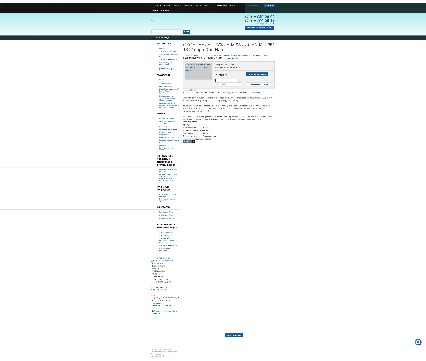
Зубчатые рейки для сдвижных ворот (167, 100)
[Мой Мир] (190, 141)
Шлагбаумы (164, 207)
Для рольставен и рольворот (166, 249)
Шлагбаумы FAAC (166, 215)
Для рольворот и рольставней (165, 63)
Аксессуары (163, 74)
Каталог (194, 55)
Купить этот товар (257, 74)
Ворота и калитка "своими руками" (169, 141)
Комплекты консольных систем (168, 170)
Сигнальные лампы (166, 86)
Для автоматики (165, 232)
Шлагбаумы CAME (166, 212)
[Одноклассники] (187, 141)
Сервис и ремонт (201, 5)
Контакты (165, 10)
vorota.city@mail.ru (159, 289)
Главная (186, 55)
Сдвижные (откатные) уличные (167, 122)
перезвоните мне (259, 84)
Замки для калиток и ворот (167, 149)
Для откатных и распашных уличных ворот (167, 240)
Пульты (162, 80)
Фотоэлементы (165, 83)
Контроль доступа (166, 96)
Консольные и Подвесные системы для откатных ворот (166, 160)
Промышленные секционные (165, 133)
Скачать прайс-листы (160, 258)
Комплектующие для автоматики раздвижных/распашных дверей (169, 105)
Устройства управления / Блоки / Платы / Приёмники (169, 91)
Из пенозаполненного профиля (167, 195)
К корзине (269, 5)
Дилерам (155, 10)
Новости (186, 327)
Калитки (162, 145)
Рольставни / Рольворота (164, 188)
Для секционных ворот (168, 59)
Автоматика (164, 43)
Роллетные (163, 126)
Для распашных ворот (167, 51)
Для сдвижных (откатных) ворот (169, 55)
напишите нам (234, 335)
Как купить (156, 5)
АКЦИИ (162, 48)
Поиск (186, 31)
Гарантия (188, 5)
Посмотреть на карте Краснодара (160, 301)
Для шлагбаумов (165, 236)
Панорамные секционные (169, 137)
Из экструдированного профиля (168, 200)
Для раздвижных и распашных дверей (166, 68)
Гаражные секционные (168, 129)
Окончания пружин (260, 55)
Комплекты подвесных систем (168, 175)
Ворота (161, 113)
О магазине (177, 5)
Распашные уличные (167, 118)
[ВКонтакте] (184, 141)
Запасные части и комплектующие (167, 226)
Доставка (166, 5)
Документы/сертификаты (162, 260)
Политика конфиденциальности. (161, 349)
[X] (193, 141)
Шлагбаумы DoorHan (167, 218)
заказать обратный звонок (260, 27)
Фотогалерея (157, 263)
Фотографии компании (161, 305)
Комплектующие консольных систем (166, 180)
